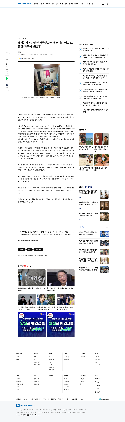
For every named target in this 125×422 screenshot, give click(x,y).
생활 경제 (66, 359)
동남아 (71, 4)
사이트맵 (81, 399)
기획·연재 (90, 4)
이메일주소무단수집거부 (57, 399)
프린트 (7, 73)
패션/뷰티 (67, 381)
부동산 (42, 4)
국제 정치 (36, 381)
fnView (97, 379)
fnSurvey (98, 382)
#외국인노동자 (38, 249)
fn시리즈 (82, 381)
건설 (35, 359)
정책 (35, 357)
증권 (17, 359)
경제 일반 (66, 357)
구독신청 (67, 399)
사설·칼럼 (82, 357)
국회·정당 (97, 359)
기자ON (97, 389)
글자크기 (7, 66)
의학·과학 (51, 370)
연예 (65, 379)
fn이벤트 (97, 385)
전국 (17, 389)
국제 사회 (36, 384)
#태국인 (30, 249)
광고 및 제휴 (26, 399)
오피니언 (82, 4)
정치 (57, 4)
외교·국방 (97, 365)
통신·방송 (51, 359)
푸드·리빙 (66, 386)
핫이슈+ (82, 384)
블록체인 (51, 367)
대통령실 (97, 357)
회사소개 (18, 399)
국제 (65, 4)
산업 (50, 357)
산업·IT (47, 4)
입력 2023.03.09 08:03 (31, 54)
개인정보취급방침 (36, 399)
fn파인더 (82, 379)
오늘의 (85, 187)
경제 (52, 4)
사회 (61, 4)
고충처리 (74, 399)
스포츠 (66, 384)
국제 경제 (36, 379)
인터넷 (51, 365)
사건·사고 (24, 38)
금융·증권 (35, 4)
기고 (81, 359)
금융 (17, 357)
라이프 (76, 4)
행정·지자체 (19, 384)
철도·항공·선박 (37, 362)
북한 (96, 362)
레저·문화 (66, 389)
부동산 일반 (37, 365)
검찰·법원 (18, 381)
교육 (17, 386)
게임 (50, 362)
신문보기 (97, 392)
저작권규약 (46, 399)
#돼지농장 (21, 249)
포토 (96, 375)
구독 (7, 81)
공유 (7, 59)
